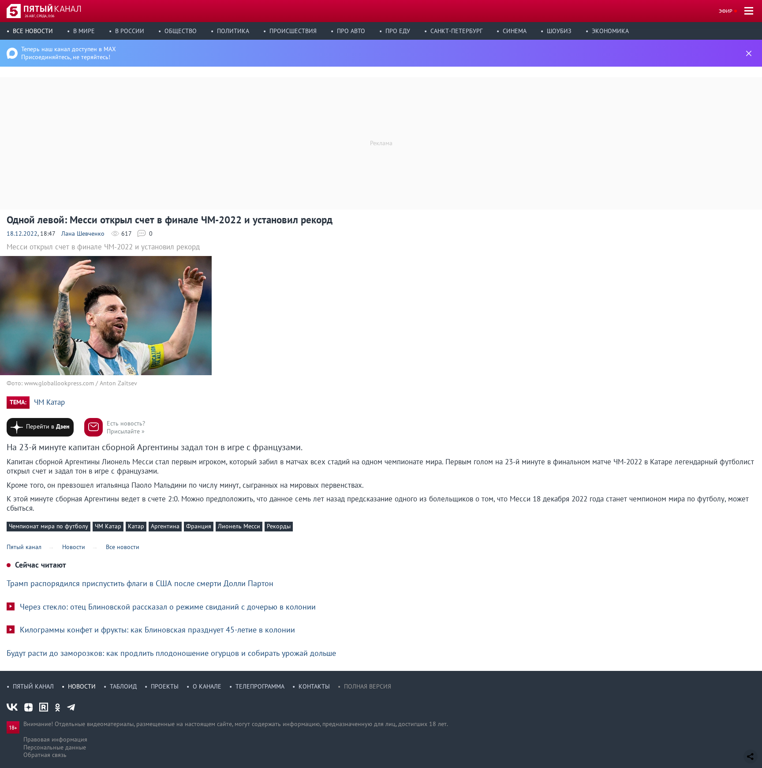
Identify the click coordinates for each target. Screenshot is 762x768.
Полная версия (367, 686)
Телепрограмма (259, 686)
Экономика (610, 31)
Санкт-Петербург (456, 31)
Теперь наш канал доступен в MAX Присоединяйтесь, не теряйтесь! (68, 53)
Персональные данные (54, 747)
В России (129, 31)
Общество (180, 31)
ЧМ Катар (49, 402)
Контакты (314, 686)
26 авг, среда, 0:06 (39, 16)
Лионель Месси (239, 526)
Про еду (397, 31)
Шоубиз (559, 31)
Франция (198, 526)
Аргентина (165, 526)
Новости (82, 686)
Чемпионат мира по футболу (48, 526)
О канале (207, 686)
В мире (84, 31)
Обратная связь (45, 755)
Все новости (33, 31)
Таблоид (123, 686)
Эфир (725, 11)
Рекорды (279, 526)
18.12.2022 (22, 233)
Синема (515, 31)
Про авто (351, 31)
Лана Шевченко (83, 233)
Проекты (165, 686)
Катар (136, 526)
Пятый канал (33, 686)
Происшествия (293, 31)
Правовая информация (55, 739)
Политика (233, 31)
